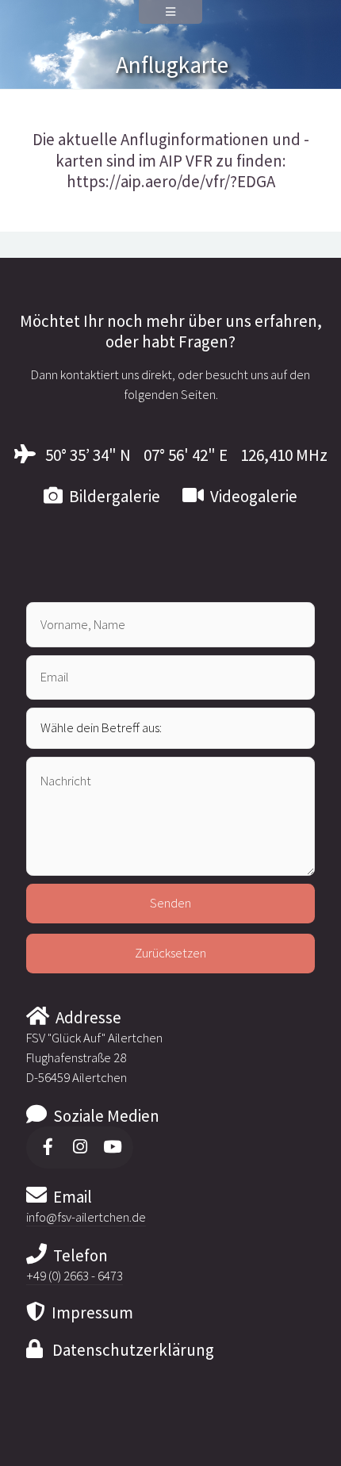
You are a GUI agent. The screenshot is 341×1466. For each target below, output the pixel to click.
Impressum (89, 1313)
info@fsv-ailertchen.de (86, 1217)
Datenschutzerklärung (128, 1350)
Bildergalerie (111, 496)
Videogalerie (250, 496)
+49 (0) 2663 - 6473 (74, 1276)
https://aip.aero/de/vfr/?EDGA (171, 181)
